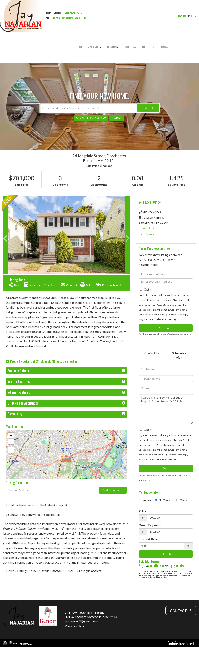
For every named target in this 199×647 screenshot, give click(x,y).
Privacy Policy (169, 319)
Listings (22, 571)
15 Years (181, 500)
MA (33, 571)
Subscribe (165, 328)
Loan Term (146, 500)
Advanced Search (89, 118)
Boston (57, 571)
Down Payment (150, 525)
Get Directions (113, 490)
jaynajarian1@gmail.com (69, 18)
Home (10, 571)
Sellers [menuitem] (129, 47)
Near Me (116, 118)
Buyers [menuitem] (112, 47)
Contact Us (146, 228)
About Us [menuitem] (148, 47)
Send (165, 468)
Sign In (181, 16)
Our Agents (146, 234)
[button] (148, 108)
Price (142, 511)
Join (193, 16)
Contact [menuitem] (165, 47)
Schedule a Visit (179, 355)
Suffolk (44, 571)
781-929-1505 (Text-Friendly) (85, 612)
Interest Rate (148, 539)
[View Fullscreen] (11, 450)
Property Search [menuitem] (88, 47)
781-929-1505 (73, 13)
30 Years (164, 500)
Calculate (166, 554)
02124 (69, 571)
